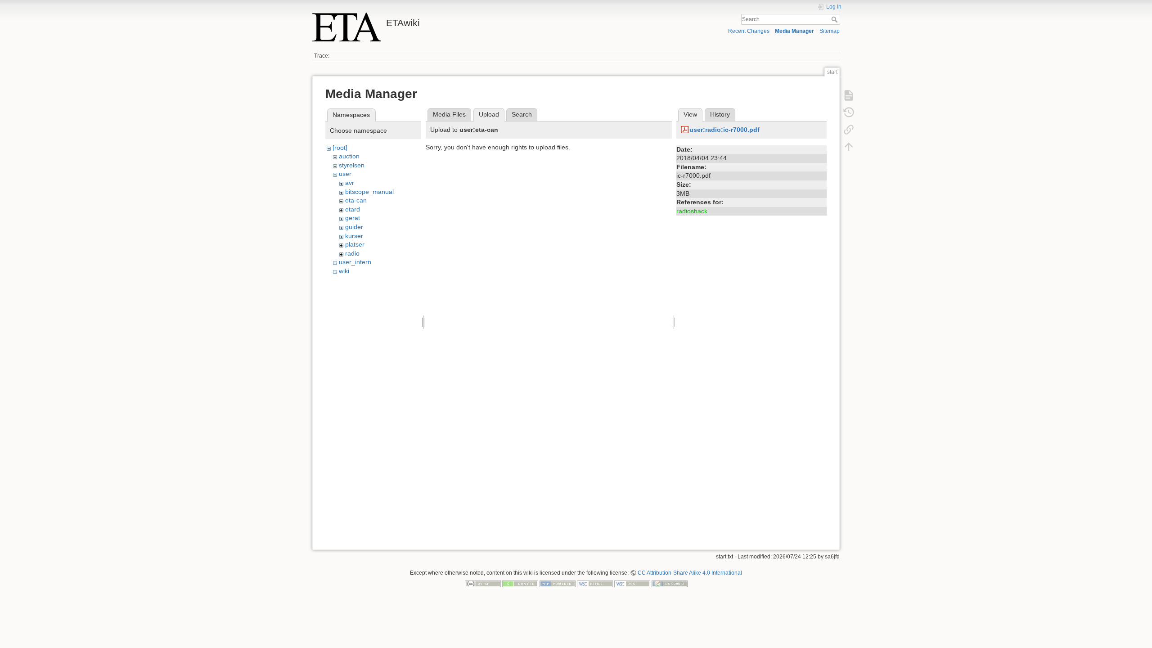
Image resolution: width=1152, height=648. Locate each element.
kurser (354, 235)
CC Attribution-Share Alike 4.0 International (690, 573)
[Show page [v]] (848, 95)
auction (349, 156)
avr (349, 182)
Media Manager (794, 31)
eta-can (356, 200)
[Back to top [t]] (848, 146)
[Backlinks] (848, 129)
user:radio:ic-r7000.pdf (724, 129)
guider (354, 226)
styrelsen (351, 165)
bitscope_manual (369, 191)
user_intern (355, 262)
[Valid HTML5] (595, 583)
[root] (340, 147)
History (720, 114)
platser (354, 244)
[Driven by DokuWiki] (670, 583)
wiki (344, 270)
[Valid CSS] (632, 583)
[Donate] (520, 583)
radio (352, 253)
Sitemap (829, 31)
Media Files (449, 114)
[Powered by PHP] (558, 583)
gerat (352, 217)
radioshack (691, 211)
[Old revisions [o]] (848, 112)
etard (352, 209)
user (345, 173)
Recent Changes (749, 31)
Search (835, 19)
